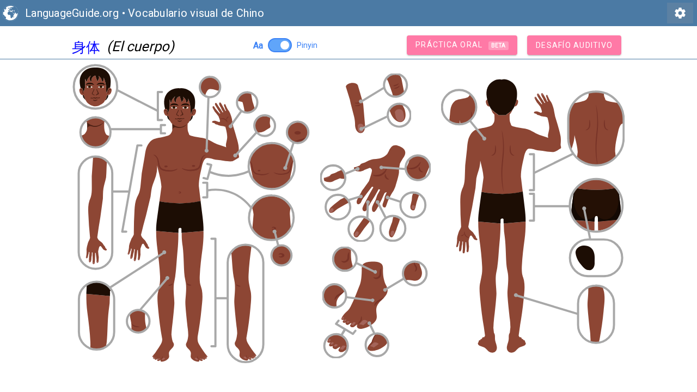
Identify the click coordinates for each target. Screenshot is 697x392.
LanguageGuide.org (72, 13)
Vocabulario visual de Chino (196, 13)
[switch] (280, 45)
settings (680, 13)
